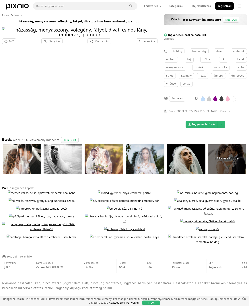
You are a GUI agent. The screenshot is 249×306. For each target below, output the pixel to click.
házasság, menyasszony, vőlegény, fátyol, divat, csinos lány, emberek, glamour (80, 21)
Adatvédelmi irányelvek (124, 302)
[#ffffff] (234, 98)
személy (186, 75)
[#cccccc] (209, 98)
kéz (223, 59)
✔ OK (151, 302)
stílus (169, 75)
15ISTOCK (69, 140)
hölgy (206, 59)
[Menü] (239, 6)
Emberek (177, 98)
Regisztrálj (224, 6)
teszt (202, 75)
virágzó (171, 83)
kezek (241, 59)
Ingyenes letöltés (203, 124)
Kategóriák (176, 6)
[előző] (6, 27)
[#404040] (221, 98)
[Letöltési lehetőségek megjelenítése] (221, 124)
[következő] (153, 27)
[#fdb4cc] (227, 98)
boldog (177, 51)
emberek (239, 51)
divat (219, 51)
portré (199, 67)
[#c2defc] (203, 98)
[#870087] (215, 98)
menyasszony (175, 67)
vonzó (186, 83)
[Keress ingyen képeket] (131, 5)
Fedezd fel (151, 6)
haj (189, 59)
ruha (241, 67)
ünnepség (237, 75)
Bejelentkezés (201, 6)
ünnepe (218, 75)
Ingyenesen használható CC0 (187, 35)
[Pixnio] (17, 7)
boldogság (199, 51)
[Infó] (229, 111)
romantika (220, 67)
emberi (171, 59)
